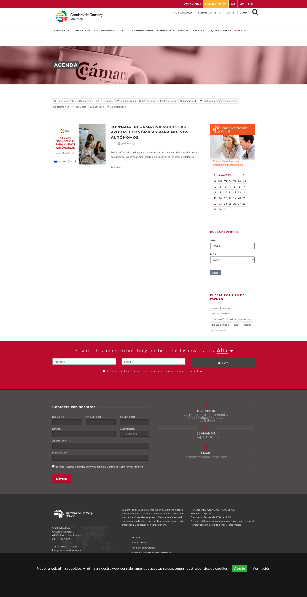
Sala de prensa (139, 542)
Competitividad (127, 100)
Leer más (116, 167)
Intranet (136, 537)
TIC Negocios (106, 100)
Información (260, 568)
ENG (250, 3)
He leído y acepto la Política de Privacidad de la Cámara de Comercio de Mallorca (155, 370)
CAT (233, 3)
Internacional (148, 100)
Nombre (59, 416)
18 (230, 197)
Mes (213, 254)
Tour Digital (80, 106)
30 (220, 209)
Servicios (127, 428)
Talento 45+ (62, 106)
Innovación (98, 106)
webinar (247, 324)
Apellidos (95, 416)
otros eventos (218, 330)
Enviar (222, 362)
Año (213, 240)
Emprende (87, 100)
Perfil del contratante (143, 547)
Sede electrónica (215, 3)
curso (237, 324)
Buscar (215, 272)
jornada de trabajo (221, 324)
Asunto (59, 440)
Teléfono (127, 416)
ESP (242, 3)
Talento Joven (168, 100)
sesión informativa (220, 308)
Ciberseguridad (117, 106)
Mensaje (59, 452)
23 (220, 203)
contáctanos (192, 3)
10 (225, 192)
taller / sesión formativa (223, 319)
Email (57, 428)
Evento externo (229, 100)
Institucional (208, 100)
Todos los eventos (66, 100)
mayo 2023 (224, 174)
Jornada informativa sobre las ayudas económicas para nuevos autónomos (149, 132)
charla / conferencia (221, 313)
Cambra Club (189, 100)
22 (215, 203)
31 (225, 209)
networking (245, 319)
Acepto (239, 568)
